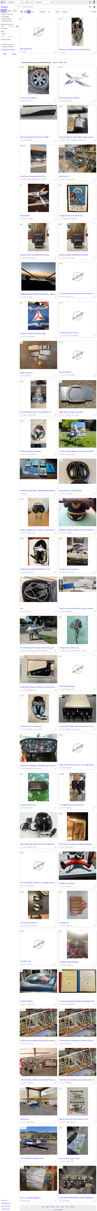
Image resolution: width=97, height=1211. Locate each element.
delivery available (7, 46)
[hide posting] (55, 52)
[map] (32, 11)
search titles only (7, 14)
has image (5, 16)
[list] (21, 11)
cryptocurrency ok (8, 44)
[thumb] (25, 11)
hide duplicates (7, 21)
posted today (6, 19)
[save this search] (94, 7)
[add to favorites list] (21, 52)
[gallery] (29, 11)
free (3, 34)
